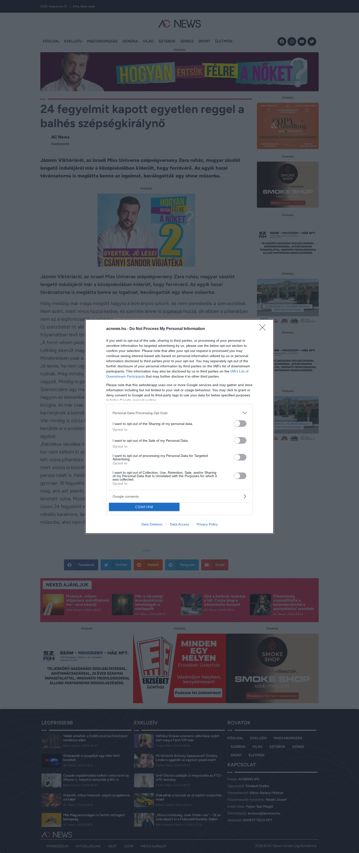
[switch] (240, 423)
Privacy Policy (207, 524)
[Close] (264, 329)
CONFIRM (144, 507)
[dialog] (179, 426)
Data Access (179, 524)
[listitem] (179, 412)
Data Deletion (151, 524)
